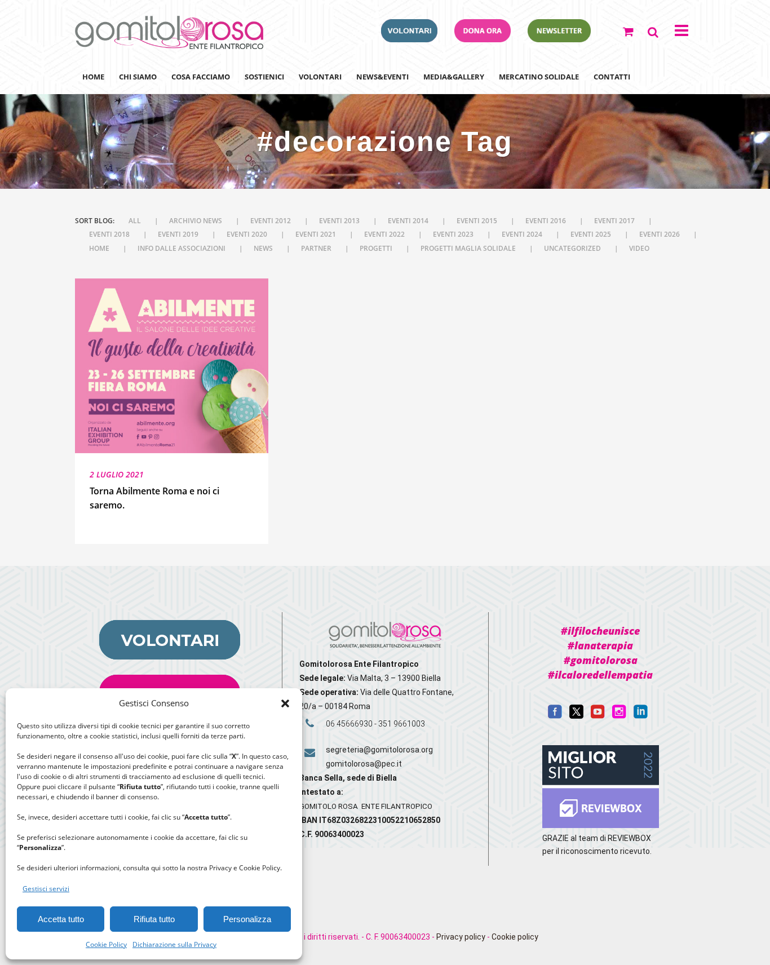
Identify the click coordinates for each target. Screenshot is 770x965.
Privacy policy (460, 936)
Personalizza (247, 919)
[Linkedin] (641, 715)
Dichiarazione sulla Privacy (174, 944)
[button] (285, 703)
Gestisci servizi (46, 888)
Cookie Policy (106, 944)
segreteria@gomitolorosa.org (379, 749)
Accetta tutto (61, 919)
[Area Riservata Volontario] (409, 39)
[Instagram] (619, 715)
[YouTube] (598, 715)
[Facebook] (555, 715)
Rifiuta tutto (154, 919)
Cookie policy (515, 936)
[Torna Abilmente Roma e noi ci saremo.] (171, 366)
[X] (576, 715)
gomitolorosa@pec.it (365, 763)
